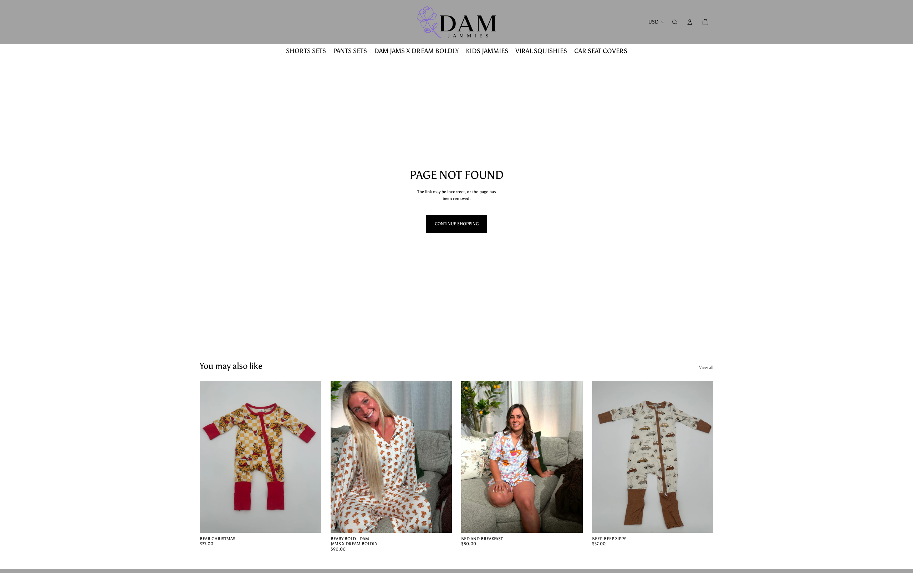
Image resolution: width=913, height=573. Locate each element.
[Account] (690, 22)
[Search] (675, 22)
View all (706, 367)
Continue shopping (457, 223)
